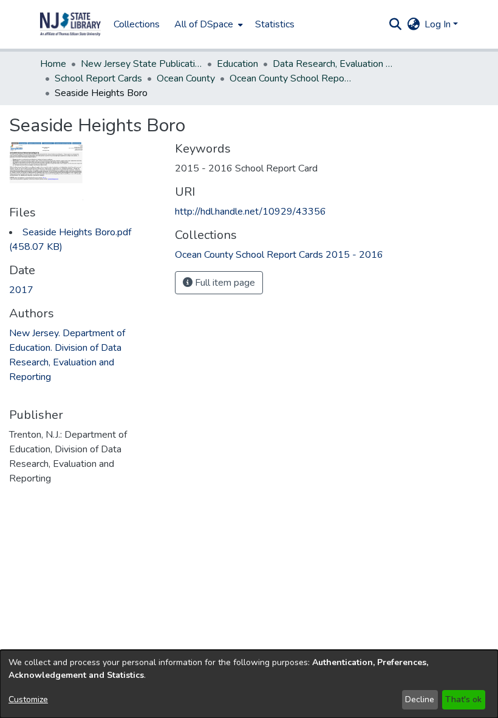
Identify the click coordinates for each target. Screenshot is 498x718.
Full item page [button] (224, 282)
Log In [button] (439, 24)
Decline (419, 699)
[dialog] (249, 684)
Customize (28, 699)
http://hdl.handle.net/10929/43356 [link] (250, 211)
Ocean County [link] (186, 78)
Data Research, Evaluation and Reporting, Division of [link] (333, 64)
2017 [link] (21, 290)
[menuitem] (207, 24)
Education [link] (237, 64)
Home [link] (53, 64)
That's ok (463, 699)
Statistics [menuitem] (275, 24)
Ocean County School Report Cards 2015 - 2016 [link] (290, 78)
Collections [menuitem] (137, 24)
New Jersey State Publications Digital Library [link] (141, 64)
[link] (279, 254)
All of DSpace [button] (203, 24)
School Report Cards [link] (98, 78)
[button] (70, 24)
